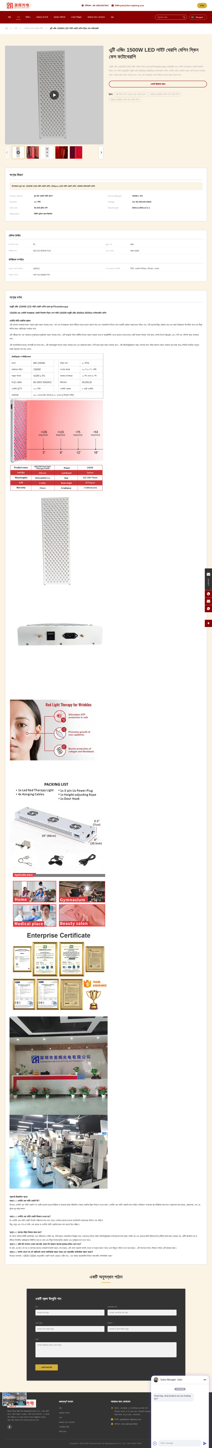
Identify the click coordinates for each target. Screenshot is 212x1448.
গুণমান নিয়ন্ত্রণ (76, 17)
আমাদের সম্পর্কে (42, 17)
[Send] (204, 1443)
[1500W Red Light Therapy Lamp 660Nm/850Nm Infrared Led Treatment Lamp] (54, 95)
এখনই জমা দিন (46, 1367)
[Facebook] (9, 1427)
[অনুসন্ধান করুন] (184, 17)
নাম (37, 1307)
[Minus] (205, 1379)
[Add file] (155, 1443)
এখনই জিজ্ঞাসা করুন (158, 84)
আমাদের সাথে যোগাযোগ (96, 17)
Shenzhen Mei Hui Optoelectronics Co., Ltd (107, 1443)
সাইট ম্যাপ (62, 1431)
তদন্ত (202, 5)
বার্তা (37, 1339)
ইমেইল (110, 1323)
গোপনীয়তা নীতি (64, 1427)
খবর (112, 17)
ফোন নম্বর (38, 1323)
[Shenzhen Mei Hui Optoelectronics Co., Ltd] (18, 5)
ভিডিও (28, 17)
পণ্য (18, 17)
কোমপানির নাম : (112, 1307)
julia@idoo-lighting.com (132, 5)
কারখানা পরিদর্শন (59, 17)
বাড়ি (9, 17)
